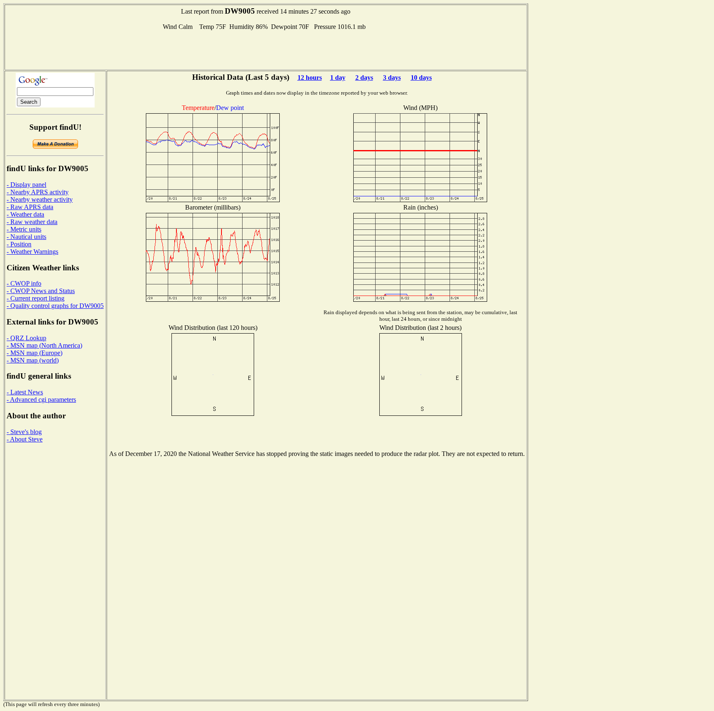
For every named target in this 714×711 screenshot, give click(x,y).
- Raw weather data (32, 221)
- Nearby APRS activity (38, 192)
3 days (392, 77)
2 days (364, 77)
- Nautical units (26, 236)
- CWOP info (24, 283)
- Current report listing (35, 298)
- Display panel (26, 184)
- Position (19, 244)
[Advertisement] (265, 49)
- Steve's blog (24, 431)
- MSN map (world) (33, 360)
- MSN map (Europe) (34, 352)
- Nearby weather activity (40, 199)
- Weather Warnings (32, 251)
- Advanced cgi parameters (41, 399)
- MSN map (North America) (44, 345)
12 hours (310, 77)
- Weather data (25, 214)
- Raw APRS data (30, 206)
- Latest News (25, 392)
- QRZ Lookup (26, 337)
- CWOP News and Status (41, 290)
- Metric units (24, 229)
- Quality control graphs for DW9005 (55, 305)
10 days (421, 77)
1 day (337, 77)
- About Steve (25, 439)
